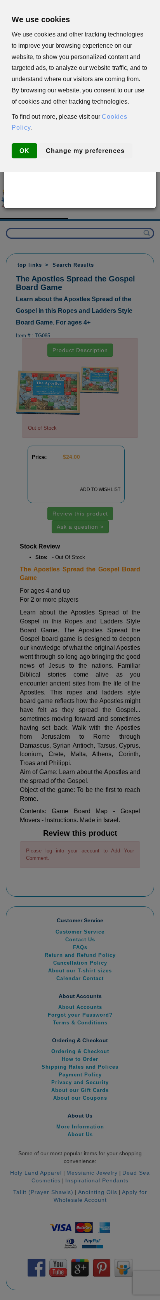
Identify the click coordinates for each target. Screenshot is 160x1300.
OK (24, 151)
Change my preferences (85, 151)
